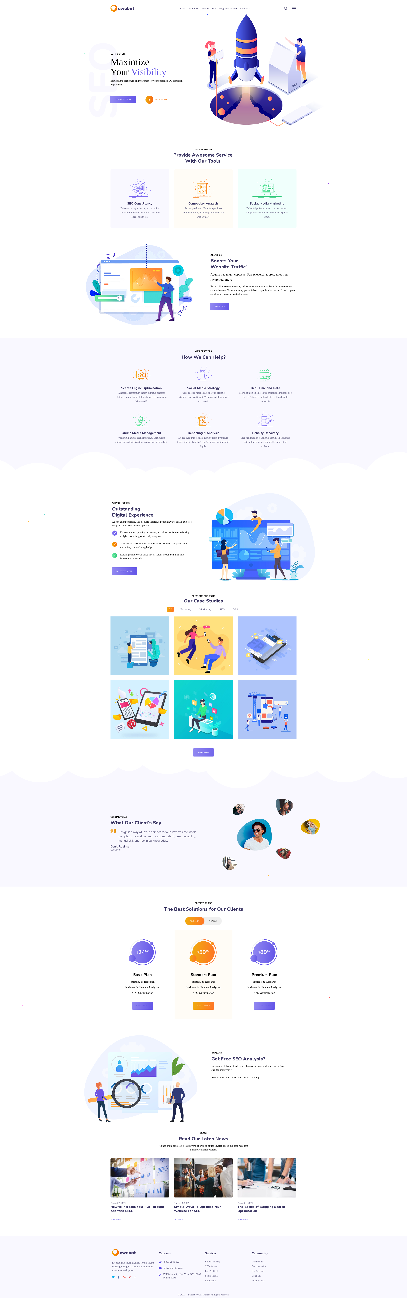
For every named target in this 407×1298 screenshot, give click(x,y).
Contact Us (246, 8)
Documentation (259, 1266)
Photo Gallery (209, 8)
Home (183, 8)
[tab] (194, 921)
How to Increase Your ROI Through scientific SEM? (137, 1209)
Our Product (257, 1261)
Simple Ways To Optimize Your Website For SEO (197, 1209)
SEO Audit (210, 1280)
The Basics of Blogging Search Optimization (261, 1209)
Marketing (205, 609)
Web (235, 609)
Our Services (258, 1271)
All (170, 609)
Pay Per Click (211, 1271)
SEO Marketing (212, 1261)
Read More (115, 1220)
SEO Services (211, 1266)
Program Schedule (228, 8)
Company (256, 1275)
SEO (222, 609)
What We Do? (258, 1280)
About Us (194, 8)
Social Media (211, 1275)
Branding (185, 609)
